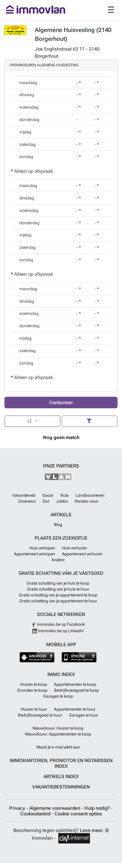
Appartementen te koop (75, 684)
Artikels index (61, 776)
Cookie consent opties (78, 814)
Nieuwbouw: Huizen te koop (58, 728)
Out (46, 501)
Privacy (17, 808)
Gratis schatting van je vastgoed (61, 573)
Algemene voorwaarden (55, 808)
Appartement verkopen (34, 553)
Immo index (61, 674)
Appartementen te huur (75, 709)
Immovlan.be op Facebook (60, 624)
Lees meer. (92, 830)
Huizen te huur (34, 709)
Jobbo (62, 501)
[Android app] (37, 657)
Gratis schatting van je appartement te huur (58, 601)
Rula (64, 495)
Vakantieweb (24, 495)
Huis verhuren (74, 548)
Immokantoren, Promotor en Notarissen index (61, 763)
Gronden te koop (32, 690)
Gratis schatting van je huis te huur (58, 589)
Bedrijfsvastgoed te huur (40, 715)
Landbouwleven (90, 495)
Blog (58, 524)
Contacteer (61, 402)
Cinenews (27, 501)
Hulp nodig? (97, 808)
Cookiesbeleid (36, 814)
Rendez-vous (86, 501)
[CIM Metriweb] (74, 838)
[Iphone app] (79, 657)
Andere (58, 559)
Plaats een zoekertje (61, 538)
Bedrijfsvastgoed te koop (76, 690)
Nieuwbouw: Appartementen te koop (58, 734)
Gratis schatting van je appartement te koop (58, 595)
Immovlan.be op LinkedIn (60, 630)
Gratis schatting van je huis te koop (58, 583)
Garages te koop (58, 696)
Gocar (48, 495)
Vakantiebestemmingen (61, 787)
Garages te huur (83, 715)
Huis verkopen (42, 548)
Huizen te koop (33, 684)
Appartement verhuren (82, 553)
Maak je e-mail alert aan (58, 747)
